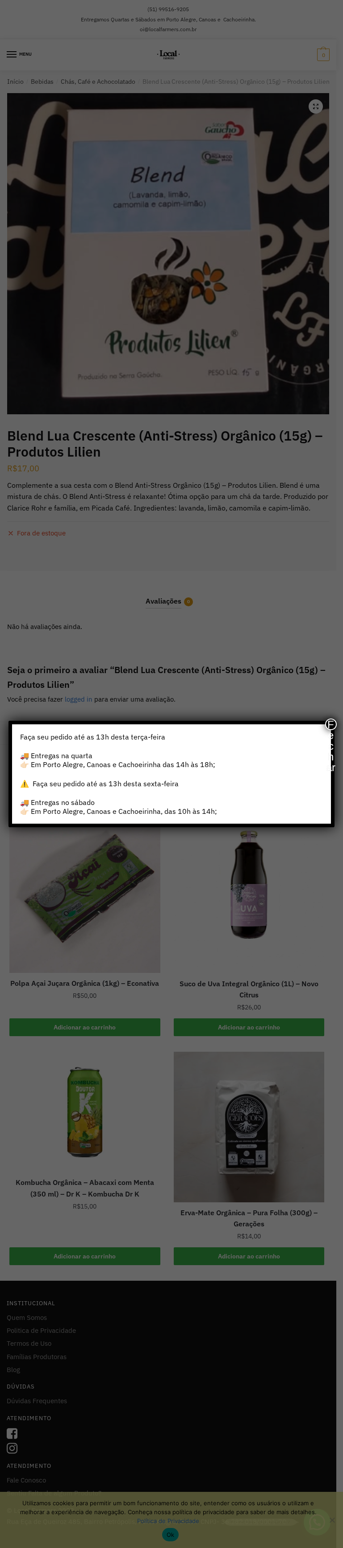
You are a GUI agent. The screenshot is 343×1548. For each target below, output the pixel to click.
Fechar (330, 724)
